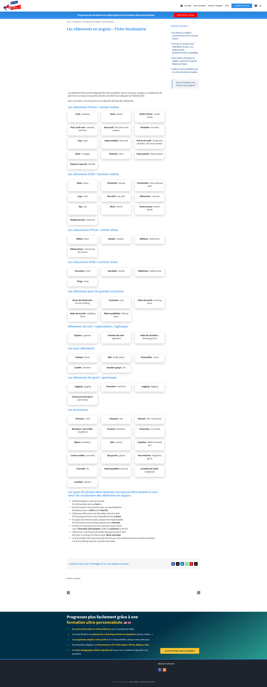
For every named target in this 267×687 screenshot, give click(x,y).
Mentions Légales (134, 682)
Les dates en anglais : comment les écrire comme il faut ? (185, 35)
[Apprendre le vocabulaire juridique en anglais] (105, 585)
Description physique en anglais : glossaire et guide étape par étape (184, 61)
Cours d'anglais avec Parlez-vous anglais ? (186, 84)
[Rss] (164, 670)
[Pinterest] (191, 564)
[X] (177, 564)
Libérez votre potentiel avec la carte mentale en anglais (185, 70)
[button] (260, 5)
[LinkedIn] (182, 564)
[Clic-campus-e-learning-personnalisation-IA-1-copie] (185, 94)
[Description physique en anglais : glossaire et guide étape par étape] (78, 585)
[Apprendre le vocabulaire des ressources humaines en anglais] (133, 585)
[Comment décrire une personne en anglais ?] (161, 585)
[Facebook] (173, 564)
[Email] (196, 564)
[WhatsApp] (187, 564)
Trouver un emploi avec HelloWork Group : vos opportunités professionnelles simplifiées (185, 48)
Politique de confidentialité (147, 682)
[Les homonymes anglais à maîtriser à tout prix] (188, 585)
